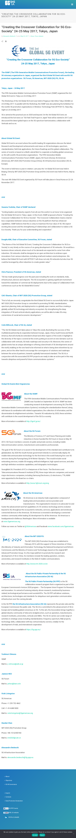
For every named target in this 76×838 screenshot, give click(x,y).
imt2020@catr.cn (14, 738)
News (12, 20)
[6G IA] (11, 4)
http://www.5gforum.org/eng (37, 483)
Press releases (39, 36)
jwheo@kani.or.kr (14, 684)
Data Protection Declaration (14, 801)
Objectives (9, 780)
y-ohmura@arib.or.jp (15, 664)
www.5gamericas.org (11, 521)
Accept (35, 835)
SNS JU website (14, 812)
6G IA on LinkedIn (14, 817)
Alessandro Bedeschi (9, 36)
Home (8, 20)
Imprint (8, 793)
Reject (42, 835)
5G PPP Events (13, 808)
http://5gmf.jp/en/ (33, 421)
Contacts (8, 797)
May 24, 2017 (25, 36)
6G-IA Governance (11, 784)
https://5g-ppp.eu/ (33, 629)
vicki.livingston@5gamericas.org (20, 713)
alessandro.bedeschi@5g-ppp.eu (20, 757)
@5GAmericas (30, 526)
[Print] (7, 41)
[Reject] (74, 834)
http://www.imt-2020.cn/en (37, 564)
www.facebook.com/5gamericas (61, 526)
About (7, 776)
